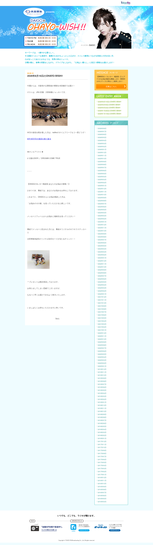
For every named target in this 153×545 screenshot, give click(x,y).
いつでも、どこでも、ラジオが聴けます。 (76, 515)
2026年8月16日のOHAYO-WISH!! (45, 75)
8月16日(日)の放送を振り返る (39, 138)
